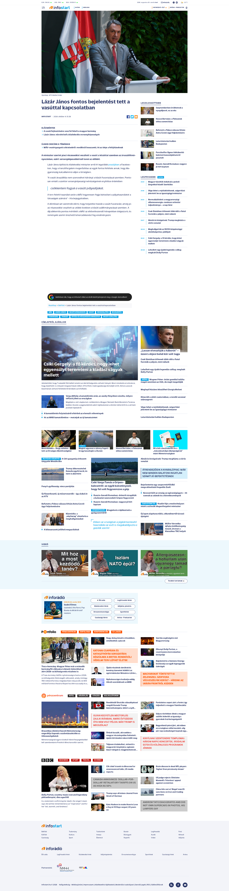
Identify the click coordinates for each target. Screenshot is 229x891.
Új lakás (116, 632)
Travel (86, 760)
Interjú (98, 835)
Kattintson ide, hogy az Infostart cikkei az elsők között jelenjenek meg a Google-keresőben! (91, 297)
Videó (153, 838)
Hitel (71, 696)
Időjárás (181, 838)
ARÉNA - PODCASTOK (177, 7)
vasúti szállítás (110, 317)
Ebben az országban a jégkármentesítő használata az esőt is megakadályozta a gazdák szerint (115, 525)
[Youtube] (185, 885)
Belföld (61, 306)
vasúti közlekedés (77, 312)
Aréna (185, 855)
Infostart (46, 117)
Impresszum (88, 885)
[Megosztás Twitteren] (132, 117)
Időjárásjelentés (106, 855)
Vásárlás (83, 696)
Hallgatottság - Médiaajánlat (70, 885)
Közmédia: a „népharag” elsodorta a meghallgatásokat (77, 516)
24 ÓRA (160, 177)
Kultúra (71, 835)
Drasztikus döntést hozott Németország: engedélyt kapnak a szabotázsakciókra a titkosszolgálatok (61, 733)
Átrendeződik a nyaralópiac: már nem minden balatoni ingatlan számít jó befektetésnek (164, 473)
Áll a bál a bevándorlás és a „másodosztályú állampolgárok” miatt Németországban (168, 451)
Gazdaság (45, 838)
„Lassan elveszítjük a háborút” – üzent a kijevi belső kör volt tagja (160, 352)
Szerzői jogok (140, 885)
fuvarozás (53, 317)
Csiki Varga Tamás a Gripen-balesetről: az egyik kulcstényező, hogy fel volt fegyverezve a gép (111, 486)
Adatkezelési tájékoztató (104, 885)
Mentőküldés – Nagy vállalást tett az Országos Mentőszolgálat (57, 449)
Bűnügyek (127, 835)
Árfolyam (85, 632)
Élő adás (102, 600)
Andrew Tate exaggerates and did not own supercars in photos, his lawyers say (164, 805)
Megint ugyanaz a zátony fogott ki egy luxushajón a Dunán (93, 449)
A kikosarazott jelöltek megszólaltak (61, 530)
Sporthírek (149, 855)
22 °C (185, 2)
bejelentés (117, 312)
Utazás (96, 696)
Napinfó (127, 838)
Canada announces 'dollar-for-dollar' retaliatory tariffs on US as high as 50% (114, 782)
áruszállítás (103, 312)
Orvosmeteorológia (129, 855)
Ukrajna (86, 7)
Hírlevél (181, 835)
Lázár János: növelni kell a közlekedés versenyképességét (72, 135)
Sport (75, 760)
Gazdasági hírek (168, 855)
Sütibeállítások (157, 885)
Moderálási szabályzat (125, 885)
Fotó (180, 832)
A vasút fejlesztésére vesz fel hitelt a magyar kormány (70, 131)
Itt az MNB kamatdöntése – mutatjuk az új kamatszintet (70, 418)
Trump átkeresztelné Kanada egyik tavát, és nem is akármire (76, 471)
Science (98, 760)
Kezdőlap (52, 306)
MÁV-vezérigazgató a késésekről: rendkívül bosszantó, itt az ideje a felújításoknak (83, 148)
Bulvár (126, 832)
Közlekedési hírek (85, 855)
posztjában (113, 165)
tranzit (64, 317)
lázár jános (60, 312)
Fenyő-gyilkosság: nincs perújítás (58, 487)
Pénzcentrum (69, 632)
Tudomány (73, 832)
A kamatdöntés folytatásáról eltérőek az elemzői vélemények (73, 414)
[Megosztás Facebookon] (128, 117)
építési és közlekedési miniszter (86, 317)
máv (50, 312)
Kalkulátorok (111, 696)
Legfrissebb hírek (63, 855)
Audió (153, 835)
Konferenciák (101, 632)
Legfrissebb (155, 832)
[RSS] (171, 885)
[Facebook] (178, 885)
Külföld (44, 835)
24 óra (77, 7)
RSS (148, 885)
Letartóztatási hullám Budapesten (157, 417)
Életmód (99, 838)
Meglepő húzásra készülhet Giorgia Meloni (161, 390)
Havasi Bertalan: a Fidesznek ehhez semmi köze (129, 449)
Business (63, 760)
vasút (91, 312)
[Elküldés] (136, 117)
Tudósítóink (100, 832)
